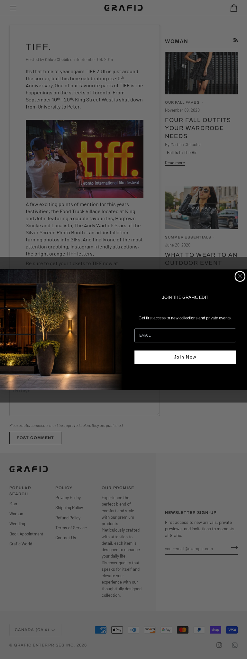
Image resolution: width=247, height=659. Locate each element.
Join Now (185, 357)
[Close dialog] (240, 276)
